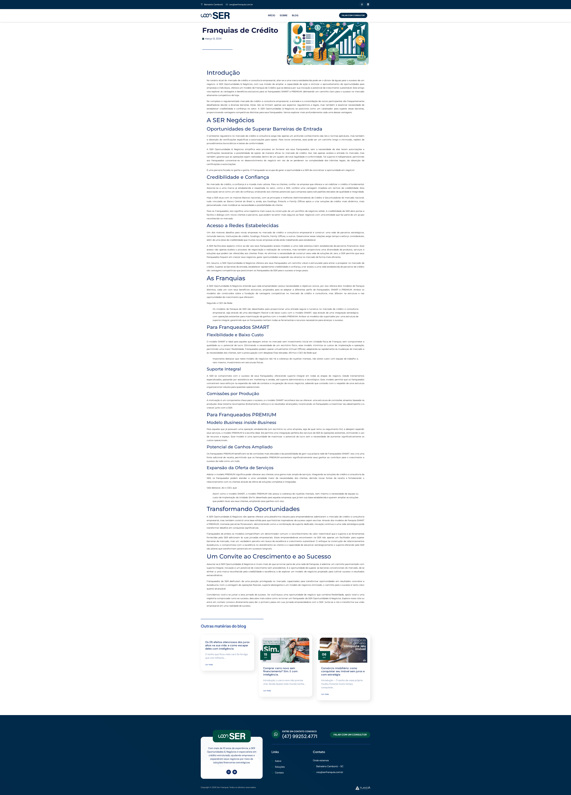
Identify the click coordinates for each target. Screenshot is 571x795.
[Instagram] (362, 4)
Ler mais (209, 664)
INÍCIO (271, 15)
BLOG (295, 15)
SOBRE (283, 15)
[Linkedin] (368, 4)
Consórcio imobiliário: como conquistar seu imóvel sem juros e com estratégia (343, 671)
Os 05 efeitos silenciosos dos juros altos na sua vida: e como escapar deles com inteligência (227, 645)
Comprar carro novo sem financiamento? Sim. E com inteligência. (280, 671)
